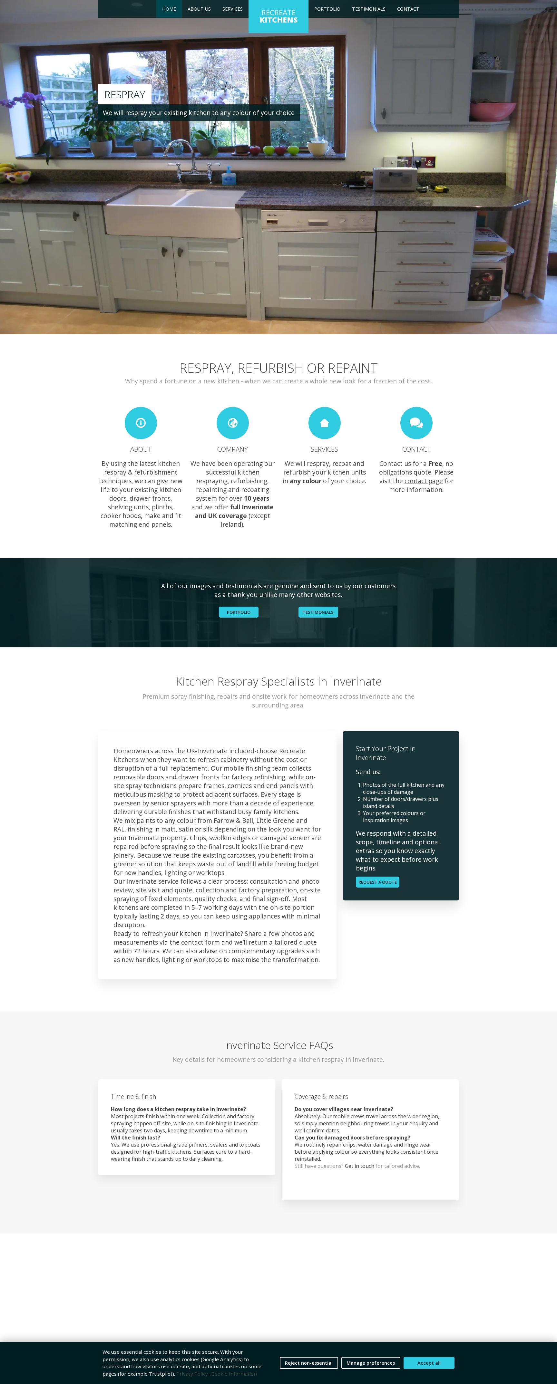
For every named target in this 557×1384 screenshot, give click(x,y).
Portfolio (327, 9)
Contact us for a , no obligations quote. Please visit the (416, 472)
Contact (408, 9)
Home (169, 9)
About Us (199, 9)
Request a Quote (377, 882)
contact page (424, 480)
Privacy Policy (192, 1373)
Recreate (278, 16)
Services (232, 9)
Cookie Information (234, 1373)
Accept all (429, 1363)
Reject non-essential (309, 1363)
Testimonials (369, 9)
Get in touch (359, 1165)
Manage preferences (371, 1363)
